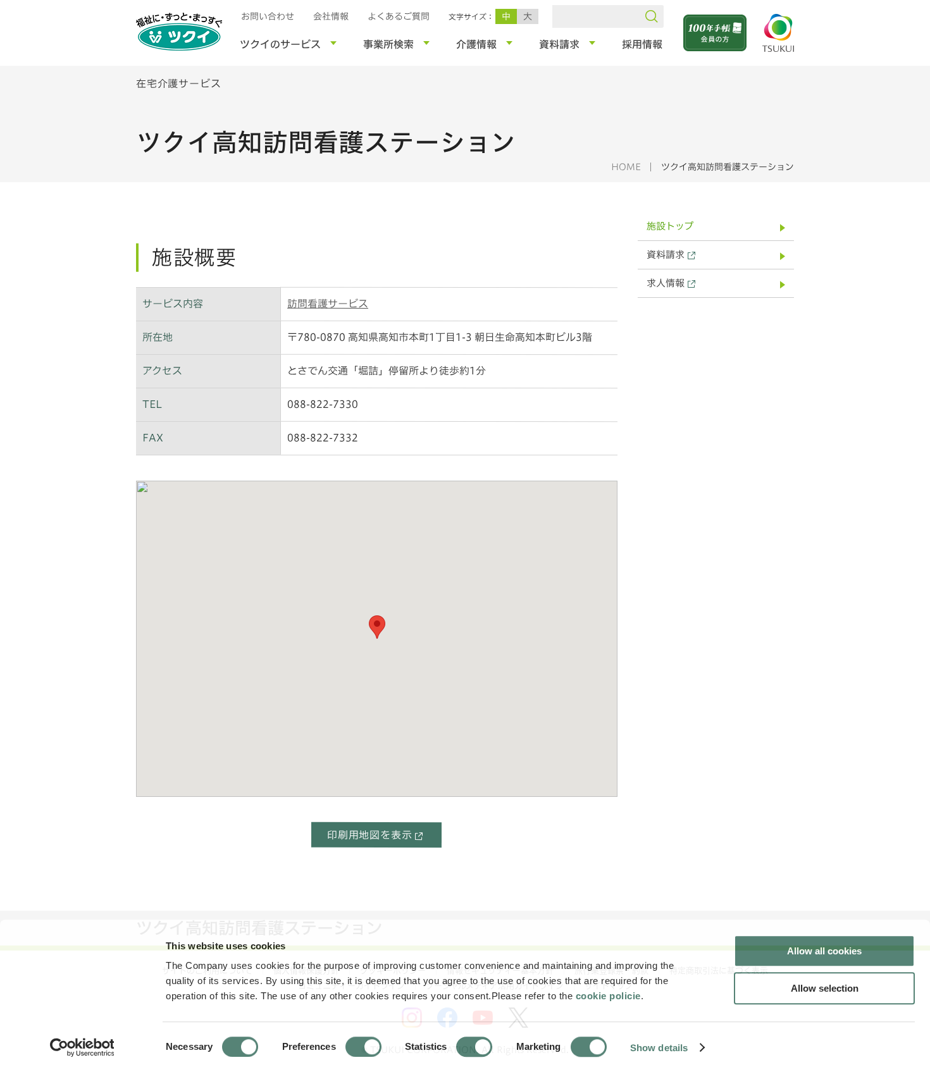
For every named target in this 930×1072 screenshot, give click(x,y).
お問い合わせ (267, 16)
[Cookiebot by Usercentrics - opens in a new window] (81, 1047)
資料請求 (666, 254)
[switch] (363, 1047)
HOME (626, 167)
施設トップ (670, 226)
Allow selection (825, 988)
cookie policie (608, 995)
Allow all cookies (824, 951)
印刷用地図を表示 (369, 835)
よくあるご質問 (399, 16)
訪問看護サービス (327, 304)
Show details (659, 1047)
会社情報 (331, 16)
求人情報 (666, 283)
